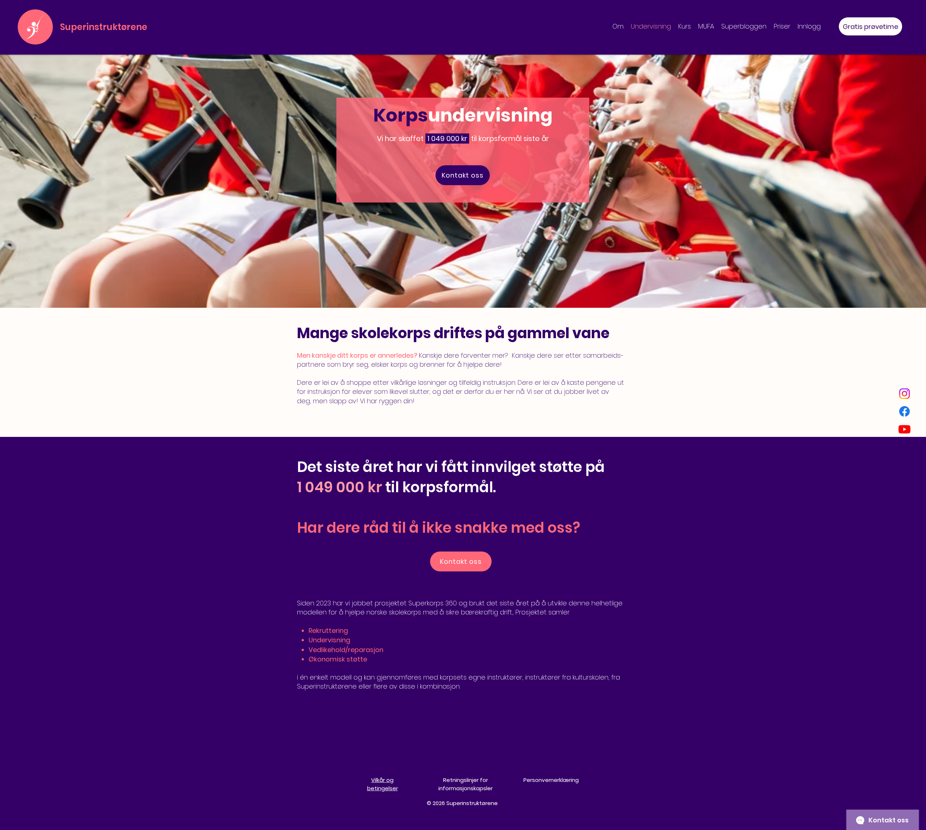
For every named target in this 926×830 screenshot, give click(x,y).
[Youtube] (904, 429)
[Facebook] (904, 411)
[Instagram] (904, 394)
